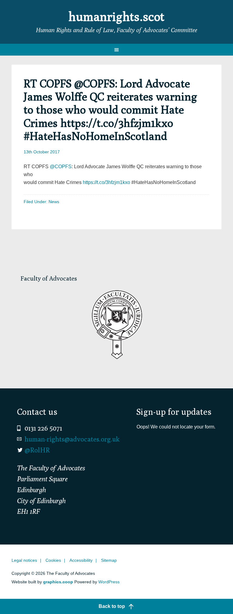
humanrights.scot (116, 16)
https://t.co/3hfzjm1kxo (106, 182)
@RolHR (37, 450)
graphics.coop (58, 581)
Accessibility (81, 560)
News (54, 201)
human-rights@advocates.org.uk (72, 439)
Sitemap (109, 560)
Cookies (53, 560)
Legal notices (24, 560)
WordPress (109, 581)
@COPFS (61, 166)
